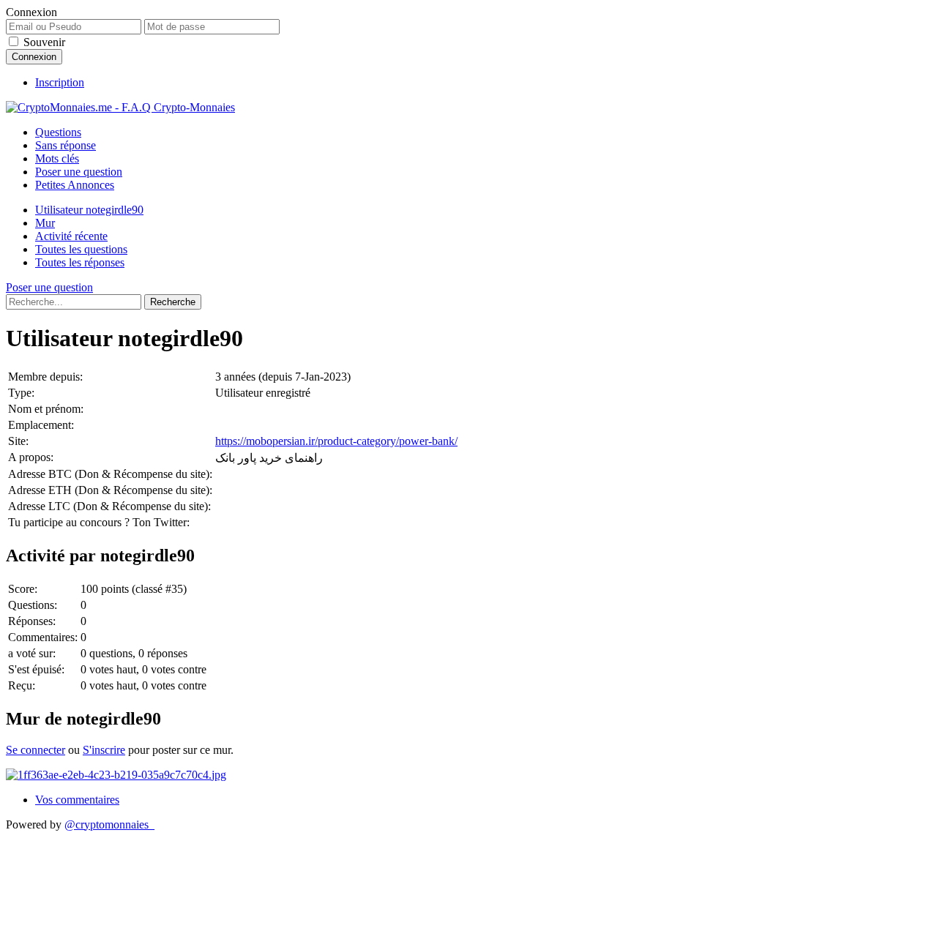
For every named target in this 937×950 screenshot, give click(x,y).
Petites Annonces (74, 185)
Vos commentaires (77, 799)
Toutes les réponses (79, 262)
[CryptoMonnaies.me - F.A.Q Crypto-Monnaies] (120, 107)
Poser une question (78, 171)
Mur (45, 223)
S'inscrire (104, 750)
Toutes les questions (81, 249)
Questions (58, 132)
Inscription (59, 82)
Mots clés (57, 158)
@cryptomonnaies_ (109, 824)
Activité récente (71, 236)
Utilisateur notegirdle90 (89, 209)
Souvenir (44, 42)
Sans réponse (65, 145)
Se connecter (35, 750)
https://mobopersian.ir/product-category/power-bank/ (336, 441)
